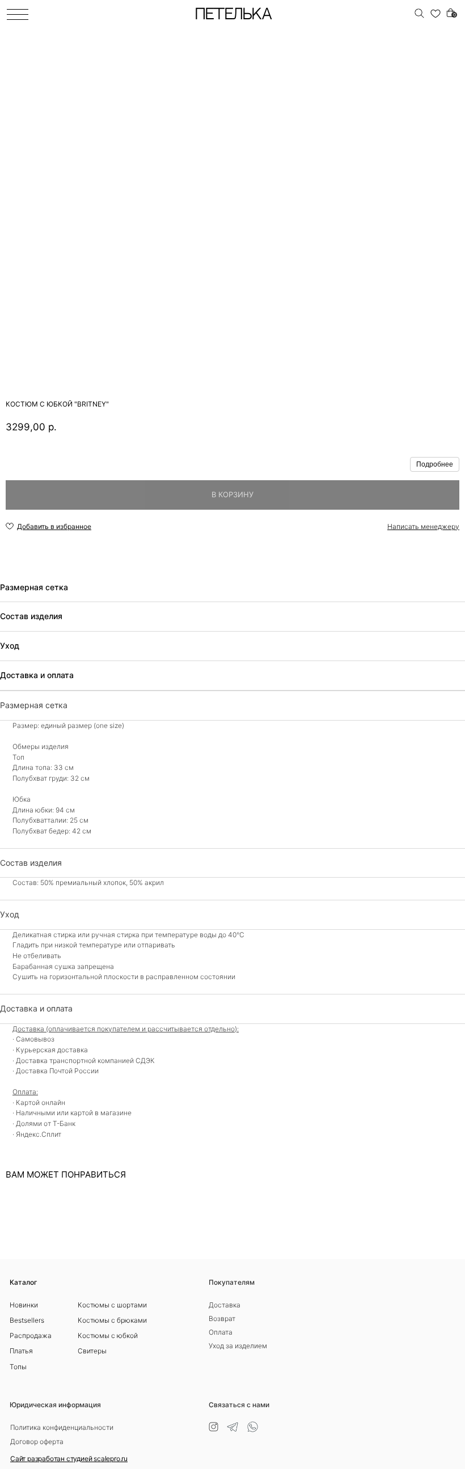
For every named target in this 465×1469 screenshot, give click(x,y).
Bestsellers (27, 1320)
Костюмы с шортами (112, 1305)
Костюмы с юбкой (108, 1335)
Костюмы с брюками (112, 1320)
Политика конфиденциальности (61, 1427)
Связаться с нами (239, 1404)
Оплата (220, 1332)
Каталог (23, 1282)
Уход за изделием (238, 1345)
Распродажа (31, 1335)
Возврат (222, 1318)
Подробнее (434, 464)
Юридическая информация (55, 1404)
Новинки (24, 1305)
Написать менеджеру (423, 526)
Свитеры (92, 1351)
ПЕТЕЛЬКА (233, 14)
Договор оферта (37, 1441)
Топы (18, 1366)
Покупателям (232, 1282)
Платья (21, 1351)
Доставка (224, 1305)
